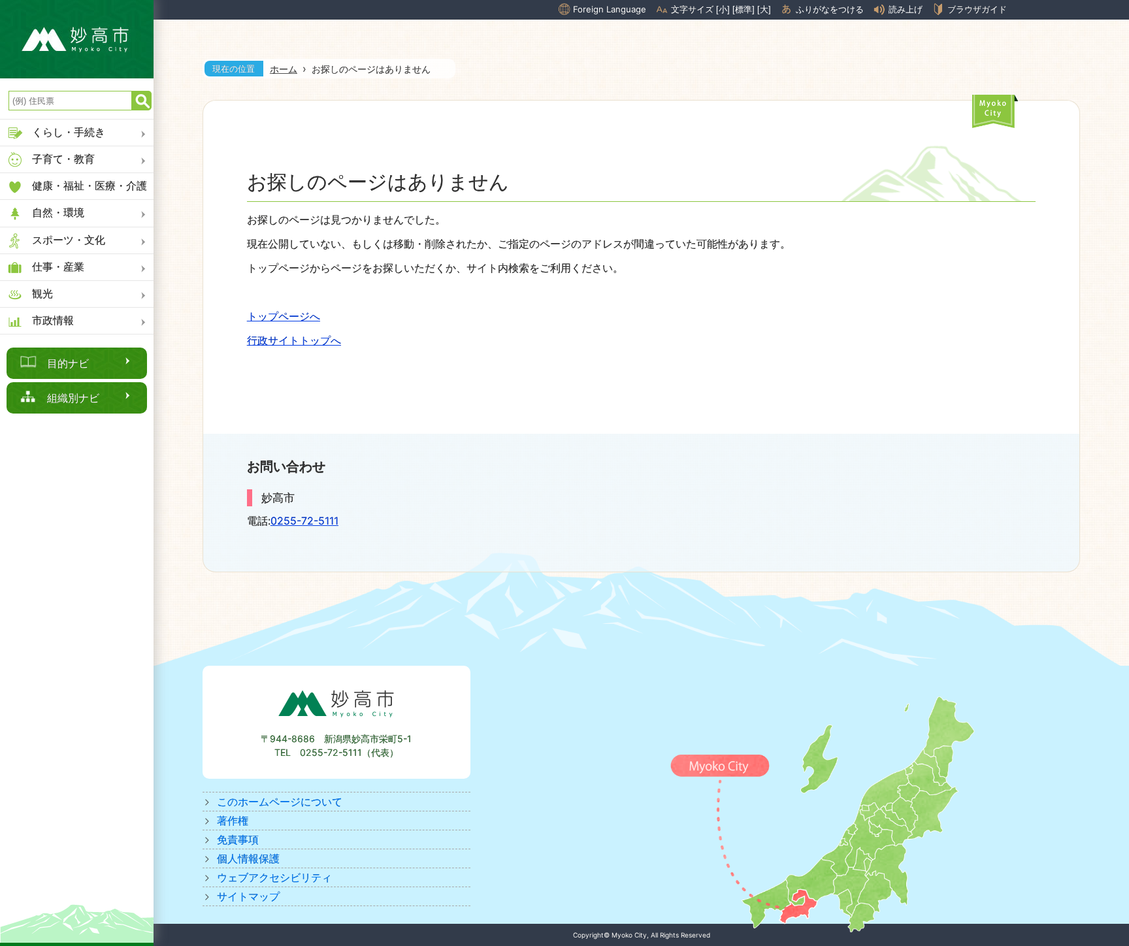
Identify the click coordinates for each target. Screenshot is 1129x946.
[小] (723, 9)
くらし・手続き (68, 132)
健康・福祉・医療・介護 (89, 185)
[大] (764, 9)
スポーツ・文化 (68, 239)
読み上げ (906, 9)
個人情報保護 (248, 858)
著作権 (232, 820)
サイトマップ (248, 896)
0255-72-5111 (304, 520)
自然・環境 (58, 212)
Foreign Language (609, 9)
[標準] (743, 9)
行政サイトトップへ (294, 340)
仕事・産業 (58, 266)
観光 (42, 293)
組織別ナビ (73, 397)
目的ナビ (68, 363)
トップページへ (283, 316)
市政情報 (53, 320)
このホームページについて (279, 801)
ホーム (283, 68)
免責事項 (238, 839)
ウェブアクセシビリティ (274, 877)
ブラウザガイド (977, 9)
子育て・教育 (63, 158)
